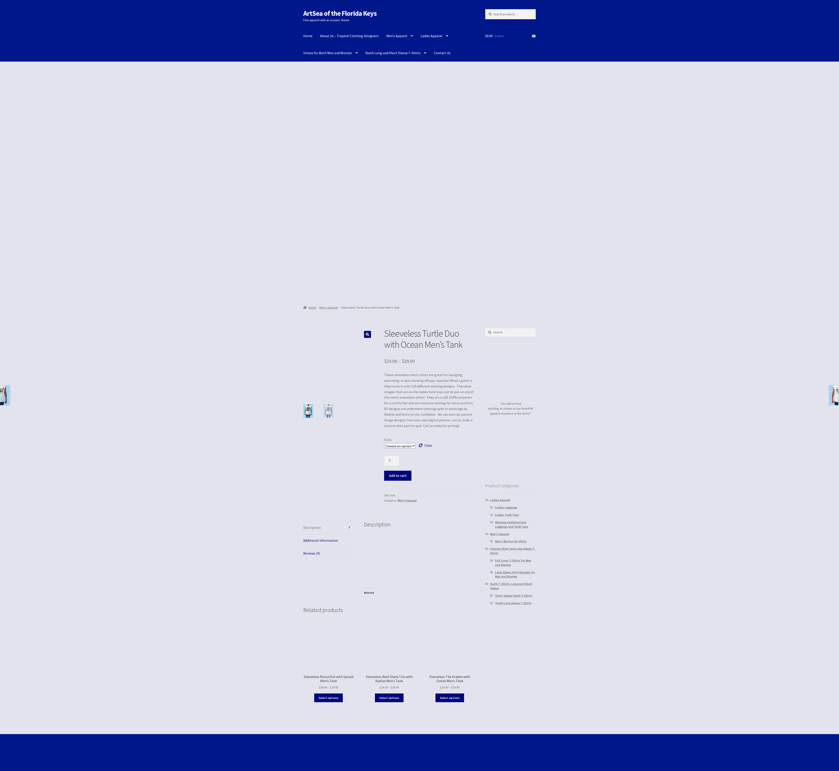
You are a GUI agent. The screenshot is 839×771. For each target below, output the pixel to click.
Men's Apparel (328, 307)
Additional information (320, 540)
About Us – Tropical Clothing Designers (349, 36)
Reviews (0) (311, 553)
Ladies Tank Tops (507, 515)
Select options (328, 698)
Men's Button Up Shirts (511, 541)
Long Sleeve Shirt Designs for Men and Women (515, 574)
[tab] (328, 527)
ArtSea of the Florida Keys (340, 13)
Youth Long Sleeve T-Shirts (513, 603)
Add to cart (398, 475)
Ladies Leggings (506, 507)
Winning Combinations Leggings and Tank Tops (511, 524)
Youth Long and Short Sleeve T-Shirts (393, 53)
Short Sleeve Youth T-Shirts (513, 596)
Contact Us (442, 53)
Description (312, 527)
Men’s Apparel (396, 36)
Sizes (388, 439)
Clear (428, 445)
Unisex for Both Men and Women (327, 53)
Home (307, 36)
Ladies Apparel (431, 36)
